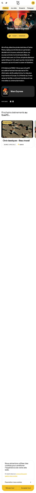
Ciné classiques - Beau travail (16, 141)
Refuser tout (10, 488)
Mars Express (17, 91)
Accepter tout (26, 488)
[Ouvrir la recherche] (2, 3)
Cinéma (5, 8)
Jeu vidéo (14, 8)
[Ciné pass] (6, 3)
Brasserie (22, 8)
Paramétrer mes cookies (13, 482)
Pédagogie (30, 8)
